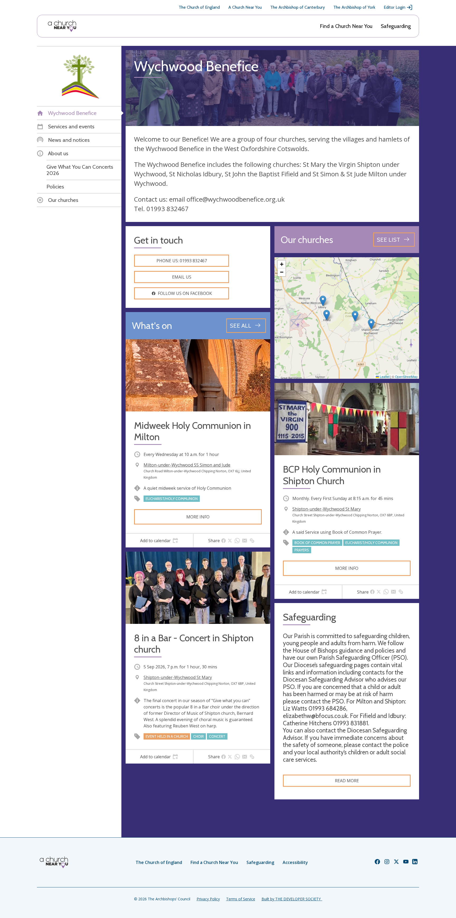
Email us (181, 277)
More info (198, 517)
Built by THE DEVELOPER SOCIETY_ (292, 898)
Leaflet (384, 376)
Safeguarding (396, 26)
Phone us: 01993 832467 (181, 261)
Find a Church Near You (346, 26)
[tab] (159, 540)
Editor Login (394, 7)
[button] (326, 315)
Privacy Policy (208, 898)
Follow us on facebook (185, 293)
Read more (347, 781)
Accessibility (295, 862)
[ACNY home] (62, 26)
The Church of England (199, 7)
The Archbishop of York (354, 7)
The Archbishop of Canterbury (297, 7)
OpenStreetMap (406, 376)
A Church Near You (245, 7)
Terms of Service (240, 898)
